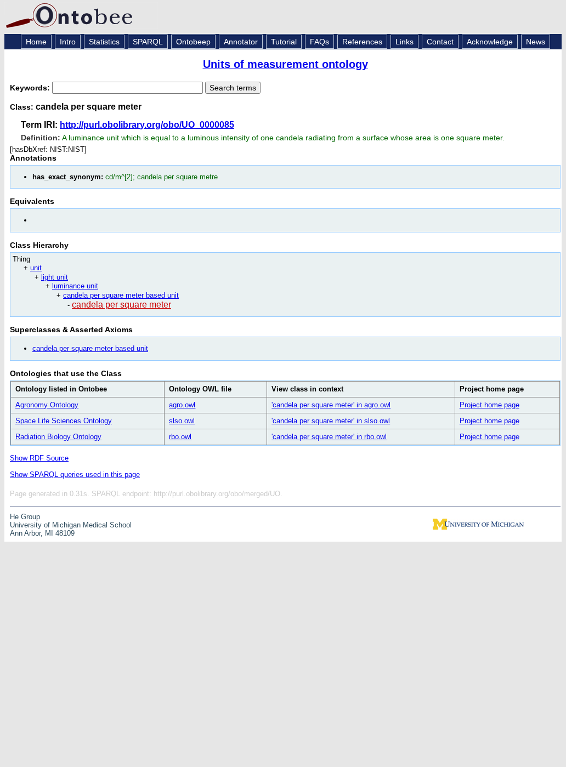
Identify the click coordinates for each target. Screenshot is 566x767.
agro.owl (182, 405)
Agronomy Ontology (46, 405)
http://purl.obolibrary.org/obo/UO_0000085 (147, 124)
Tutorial (284, 41)
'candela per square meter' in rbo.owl (329, 437)
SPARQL (148, 41)
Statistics (104, 41)
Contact (440, 41)
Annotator (241, 41)
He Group (25, 517)
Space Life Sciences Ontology (63, 421)
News (535, 41)
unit (36, 268)
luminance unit (75, 286)
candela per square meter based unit (121, 295)
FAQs (319, 41)
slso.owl (182, 421)
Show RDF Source (39, 458)
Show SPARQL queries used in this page (75, 474)
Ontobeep (193, 41)
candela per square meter (121, 304)
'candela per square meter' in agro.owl (330, 405)
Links (404, 41)
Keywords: (31, 87)
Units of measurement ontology (285, 64)
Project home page (489, 405)
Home (36, 41)
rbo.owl (180, 437)
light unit (54, 277)
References (362, 41)
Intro (68, 41)
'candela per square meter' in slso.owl (330, 421)
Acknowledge (490, 41)
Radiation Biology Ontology (58, 437)
